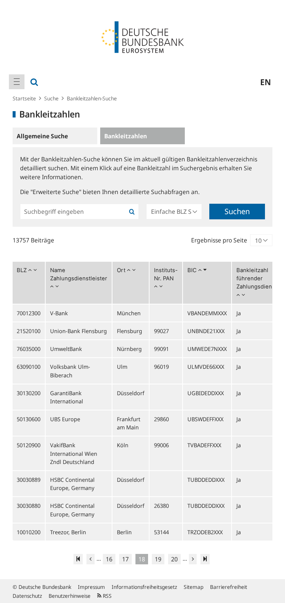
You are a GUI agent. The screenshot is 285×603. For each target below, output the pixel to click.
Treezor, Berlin (68, 532)
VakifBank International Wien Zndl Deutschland (73, 453)
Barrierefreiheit (228, 586)
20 (174, 559)
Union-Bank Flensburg (78, 331)
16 (109, 559)
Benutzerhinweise (70, 595)
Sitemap (193, 586)
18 (141, 559)
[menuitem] (16, 81)
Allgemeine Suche (42, 136)
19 (158, 559)
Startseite (24, 98)
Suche (51, 98)
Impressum (91, 586)
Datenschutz (27, 595)
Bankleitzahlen (125, 136)
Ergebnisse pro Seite (219, 240)
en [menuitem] (265, 81)
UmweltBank (66, 348)
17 (125, 559)
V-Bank (59, 313)
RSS (106, 595)
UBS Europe (65, 419)
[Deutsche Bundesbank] (142, 36)
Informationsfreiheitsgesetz (144, 586)
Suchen (237, 211)
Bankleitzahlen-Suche (92, 98)
